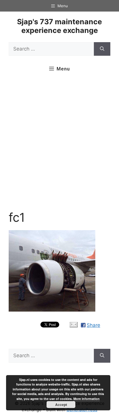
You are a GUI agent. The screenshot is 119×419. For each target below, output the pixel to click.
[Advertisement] (59, 144)
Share (93, 325)
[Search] (102, 49)
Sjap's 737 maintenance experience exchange (59, 26)
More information (86, 398)
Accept (61, 404)
